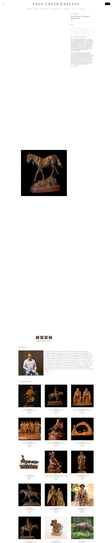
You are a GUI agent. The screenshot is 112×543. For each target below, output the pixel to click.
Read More (47, 371)
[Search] (3, 3)
